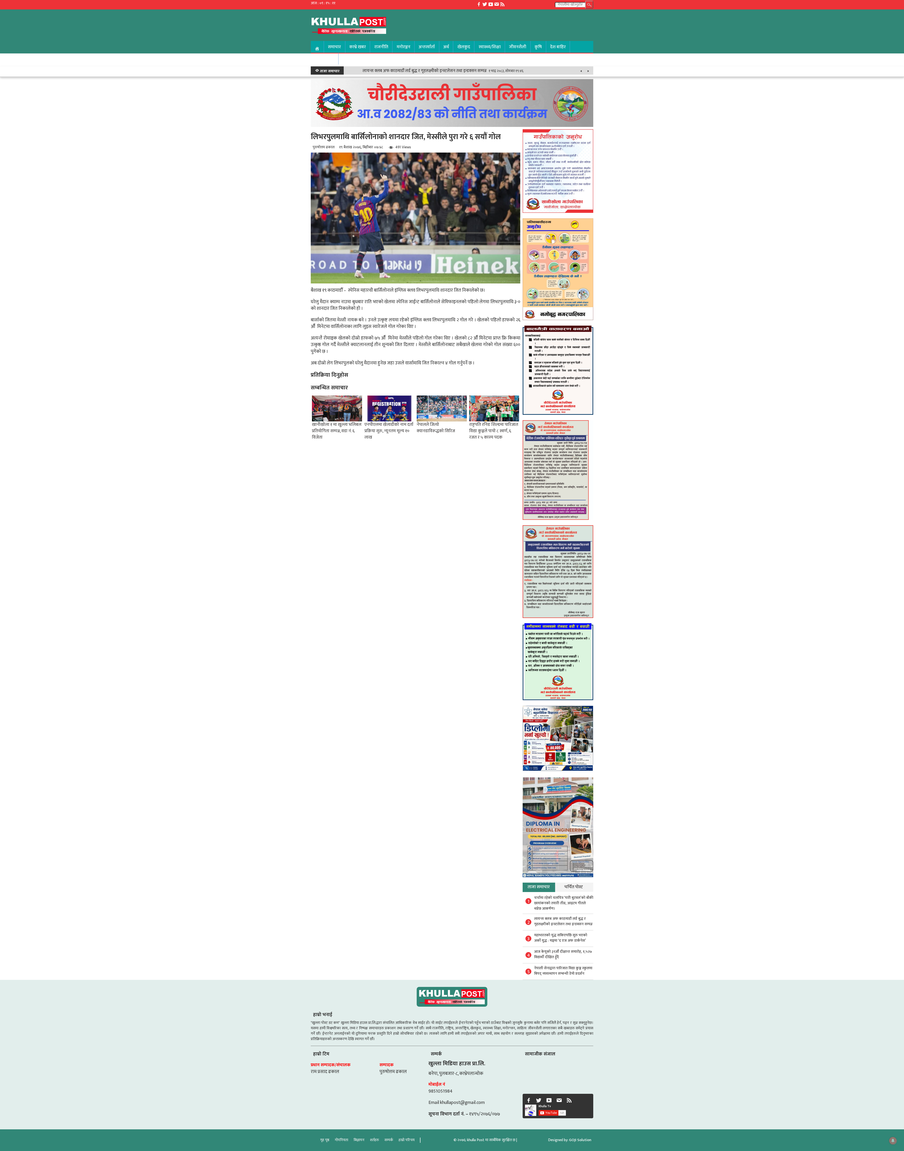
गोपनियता (341, 1140)
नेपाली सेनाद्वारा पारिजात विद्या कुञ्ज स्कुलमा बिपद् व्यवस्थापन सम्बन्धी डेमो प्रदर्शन (563, 971)
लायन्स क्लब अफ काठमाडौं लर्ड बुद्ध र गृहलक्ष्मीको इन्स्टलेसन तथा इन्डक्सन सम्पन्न (425, 70)
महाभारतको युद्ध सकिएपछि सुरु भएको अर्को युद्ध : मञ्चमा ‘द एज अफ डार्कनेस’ (560, 938)
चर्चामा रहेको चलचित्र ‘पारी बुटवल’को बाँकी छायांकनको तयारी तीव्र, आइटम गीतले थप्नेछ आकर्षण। (563, 903)
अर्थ (446, 47)
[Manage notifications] (893, 1140)
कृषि (538, 47)
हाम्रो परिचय (407, 1140)
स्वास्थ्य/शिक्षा (490, 47)
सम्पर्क (388, 1140)
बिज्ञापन (359, 1140)
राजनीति (381, 47)
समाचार (334, 47)
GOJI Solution (580, 1140)
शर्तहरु (374, 1140)
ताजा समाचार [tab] (539, 887)
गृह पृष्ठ (324, 1140)
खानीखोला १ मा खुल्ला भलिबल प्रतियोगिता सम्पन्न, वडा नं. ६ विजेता (336, 431)
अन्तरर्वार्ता (427, 47)
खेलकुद (463, 47)
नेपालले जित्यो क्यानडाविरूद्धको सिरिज (436, 428)
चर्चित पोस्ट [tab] (573, 887)
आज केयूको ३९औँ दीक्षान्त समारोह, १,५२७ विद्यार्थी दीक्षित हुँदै (563, 954)
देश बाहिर (558, 47)
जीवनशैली (517, 47)
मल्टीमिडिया (324, 58)
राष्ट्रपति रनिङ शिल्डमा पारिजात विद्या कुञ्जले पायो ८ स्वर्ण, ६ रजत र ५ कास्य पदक (493, 431)
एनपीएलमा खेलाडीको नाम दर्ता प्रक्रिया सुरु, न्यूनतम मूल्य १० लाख (388, 431)
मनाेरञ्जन (403, 47)
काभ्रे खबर (357, 47)
